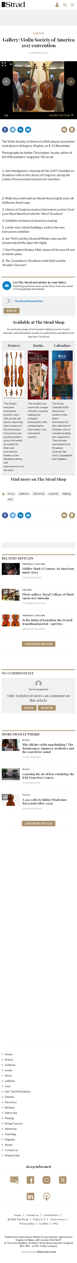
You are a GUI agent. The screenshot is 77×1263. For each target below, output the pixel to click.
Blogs (26, 740)
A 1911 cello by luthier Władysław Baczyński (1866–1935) (44, 801)
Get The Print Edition (18, 1091)
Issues (8, 1070)
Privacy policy (27, 1223)
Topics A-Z (39, 1219)
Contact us (11, 1150)
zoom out (17, 64)
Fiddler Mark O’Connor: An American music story (48, 570)
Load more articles (38, 644)
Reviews (10, 1107)
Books (38, 345)
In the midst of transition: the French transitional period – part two (47, 621)
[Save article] (72, 129)
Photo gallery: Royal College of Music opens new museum (48, 596)
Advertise (11, 1128)
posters (57, 329)
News (8, 1075)
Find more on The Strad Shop (38, 479)
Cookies (44, 1223)
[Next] (70, 81)
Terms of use (57, 1219)
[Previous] (6, 81)
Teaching (10, 1134)
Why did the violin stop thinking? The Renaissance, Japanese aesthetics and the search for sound (48, 748)
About (9, 1144)
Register (47, 707)
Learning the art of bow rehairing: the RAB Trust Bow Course (48, 775)
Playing (9, 1118)
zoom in (11, 64)
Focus (11, 493)
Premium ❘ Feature (33, 564)
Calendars (62, 345)
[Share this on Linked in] (20, 129)
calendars (8, 332)
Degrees (10, 1139)
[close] (75, 121)
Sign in (27, 121)
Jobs (8, 1086)
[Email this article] (28, 129)
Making (66, 493)
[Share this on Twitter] (12, 129)
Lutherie (38, 33)
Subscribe (11, 1112)
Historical (38, 493)
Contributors (51, 1215)
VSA (10, 499)
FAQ (55, 1223)
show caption (59, 115)
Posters (14, 345)
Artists (9, 1059)
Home (8, 1054)
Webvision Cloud (46, 1252)
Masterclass (12, 1155)
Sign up (11, 310)
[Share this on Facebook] (5, 129)
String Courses (14, 1123)
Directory (11, 1102)
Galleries (24, 493)
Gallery (27, 590)
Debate (9, 1096)
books (66, 329)
